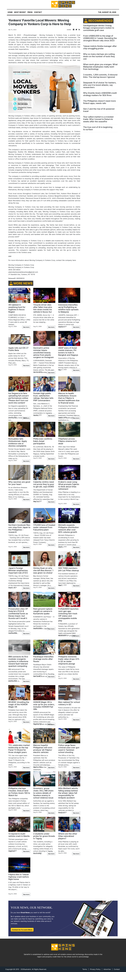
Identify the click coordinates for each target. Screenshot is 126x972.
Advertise (107, 969)
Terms (84, 969)
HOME (10, 12)
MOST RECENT (20, 12)
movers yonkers (15, 60)
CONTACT (38, 12)
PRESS (29, 12)
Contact (117, 969)
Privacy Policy (95, 969)
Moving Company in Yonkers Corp (53, 35)
